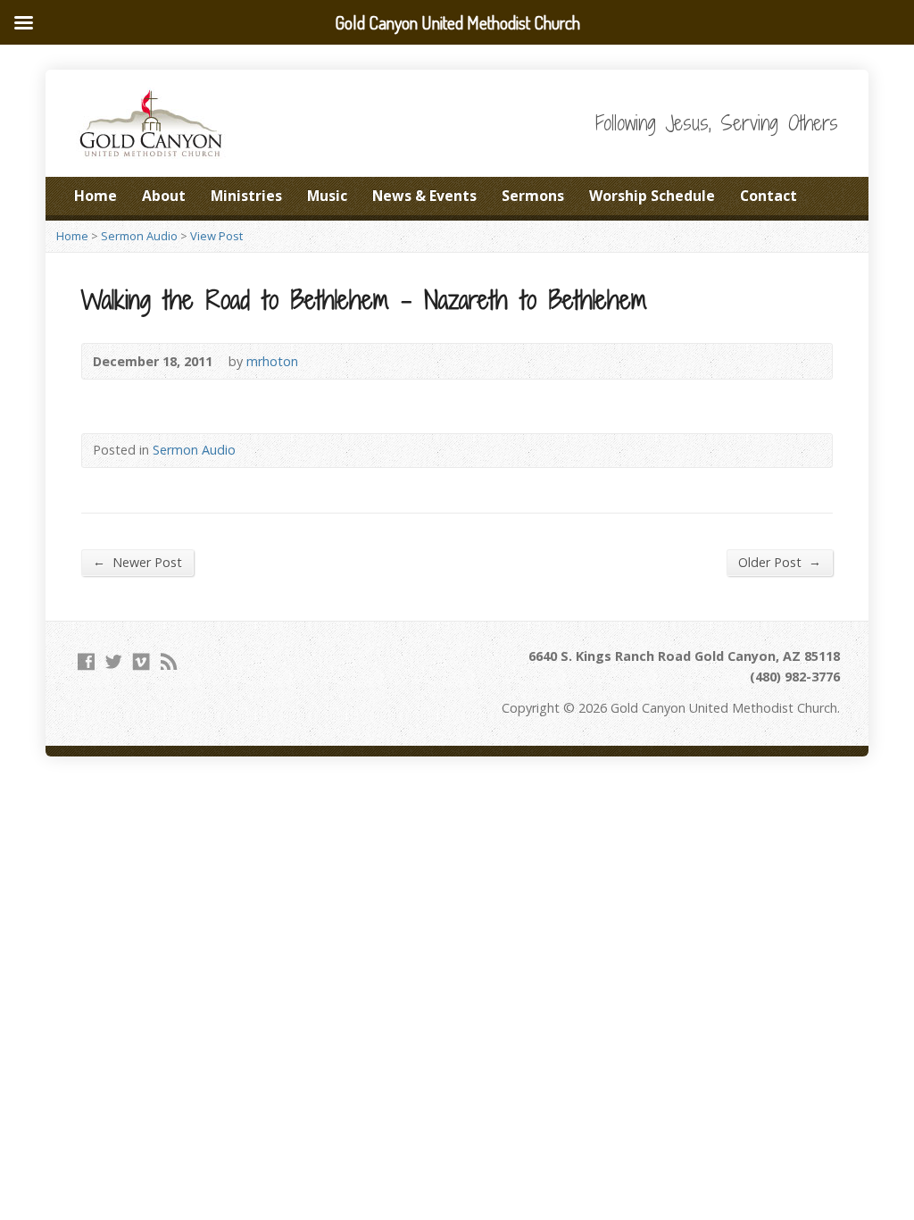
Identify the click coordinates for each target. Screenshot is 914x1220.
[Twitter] (113, 661)
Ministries (246, 195)
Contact (768, 195)
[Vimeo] (141, 661)
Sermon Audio (139, 236)
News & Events (424, 195)
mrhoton (272, 361)
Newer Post (137, 562)
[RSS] (169, 661)
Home (95, 195)
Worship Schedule (652, 195)
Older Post (779, 562)
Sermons (533, 195)
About (164, 195)
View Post (216, 236)
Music (327, 195)
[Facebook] (86, 661)
